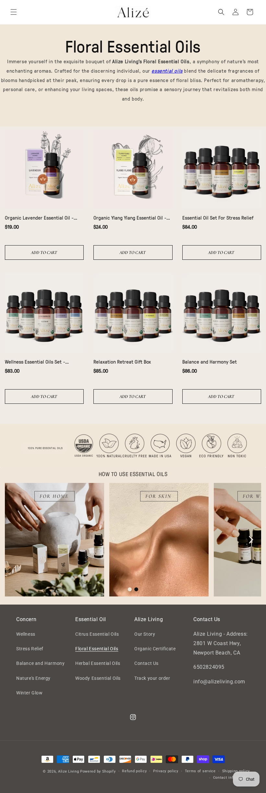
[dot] (130, 589)
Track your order (152, 678)
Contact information (231, 777)
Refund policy (134, 771)
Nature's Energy (33, 678)
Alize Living (68, 771)
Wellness (25, 634)
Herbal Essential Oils (97, 663)
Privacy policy (165, 771)
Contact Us (146, 663)
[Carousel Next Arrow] (251, 540)
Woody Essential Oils (98, 678)
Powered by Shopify (98, 771)
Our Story (144, 634)
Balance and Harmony (40, 663)
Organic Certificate (154, 648)
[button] (13, 12)
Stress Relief (29, 648)
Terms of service (200, 771)
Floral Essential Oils (96, 648)
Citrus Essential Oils (97, 634)
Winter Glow (29, 692)
